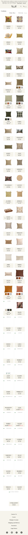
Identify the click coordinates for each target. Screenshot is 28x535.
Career (14, 517)
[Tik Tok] (21, 533)
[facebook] (7, 533)
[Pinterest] (17, 533)
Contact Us (14, 514)
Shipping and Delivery (14, 522)
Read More (19, 3)
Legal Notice (14, 528)
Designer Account (14, 519)
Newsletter (14, 525)
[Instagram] (12, 533)
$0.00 (25, 6)
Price (25, 12)
